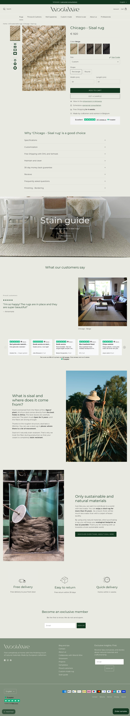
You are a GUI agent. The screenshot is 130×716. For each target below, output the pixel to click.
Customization (31, 147)
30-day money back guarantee (38, 167)
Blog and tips (64, 645)
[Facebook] (5, 660)
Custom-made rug (66, 671)
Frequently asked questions (37, 181)
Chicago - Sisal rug (30, 24)
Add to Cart (95, 90)
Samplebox (63, 665)
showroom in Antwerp (92, 101)
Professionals (106, 17)
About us (93, 17)
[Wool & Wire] (65, 9)
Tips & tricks (65, 236)
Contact (62, 649)
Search (123, 697)
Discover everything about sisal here (96, 534)
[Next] (63, 58)
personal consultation (69, 2)
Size (72, 57)
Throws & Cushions (34, 17)
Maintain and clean (33, 161)
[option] (44, 58)
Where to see (81, 17)
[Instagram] (8, 660)
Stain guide (63, 675)
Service (109, 697)
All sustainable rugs (15, 24)
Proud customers (66, 668)
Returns (102, 697)
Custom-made (66, 17)
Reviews (28, 174)
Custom (75, 62)
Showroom (63, 658)
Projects (62, 662)
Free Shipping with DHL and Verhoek (41, 154)
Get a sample (95, 96)
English (122, 2)
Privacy (116, 697)
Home (5, 24)
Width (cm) (75, 77)
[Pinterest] (10, 660)
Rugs (21, 17)
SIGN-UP (81, 625)
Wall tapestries (51, 17)
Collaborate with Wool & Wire (70, 655)
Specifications (30, 140)
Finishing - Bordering (34, 188)
